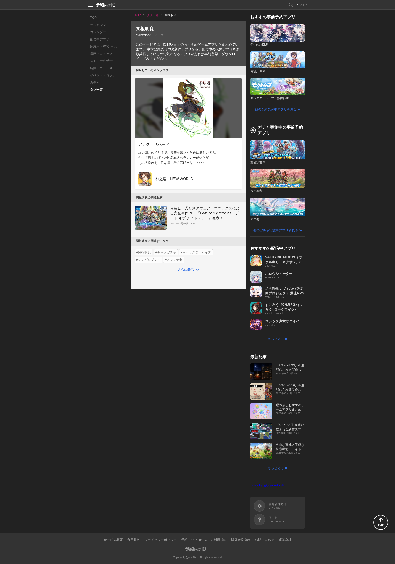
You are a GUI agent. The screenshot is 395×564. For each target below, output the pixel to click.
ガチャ (95, 82)
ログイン (302, 4)
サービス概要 (113, 540)
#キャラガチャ (165, 252)
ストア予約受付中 (103, 61)
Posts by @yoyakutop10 (267, 485)
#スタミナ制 (174, 260)
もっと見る (276, 339)
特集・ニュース (101, 68)
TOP (93, 17)
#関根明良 (143, 252)
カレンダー (98, 32)
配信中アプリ (99, 39)
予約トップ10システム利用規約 (204, 540)
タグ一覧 (96, 89)
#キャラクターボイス (196, 252)
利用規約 (133, 540)
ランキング (98, 25)
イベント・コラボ (103, 75)
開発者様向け (240, 540)
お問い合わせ (264, 540)
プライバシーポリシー (161, 540)
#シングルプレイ (148, 260)
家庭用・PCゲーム (103, 46)
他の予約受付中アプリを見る (275, 109)
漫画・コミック (101, 53)
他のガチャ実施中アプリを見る (275, 230)
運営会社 (285, 540)
